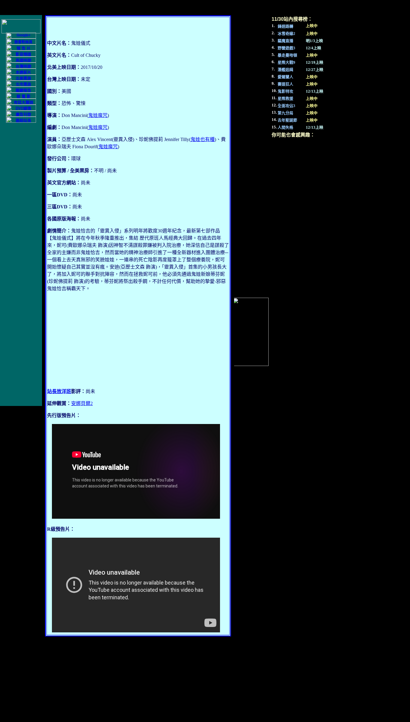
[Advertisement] (138, 340)
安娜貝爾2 (82, 403)
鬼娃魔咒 (97, 115)
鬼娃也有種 (203, 139)
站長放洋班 (59, 391)
